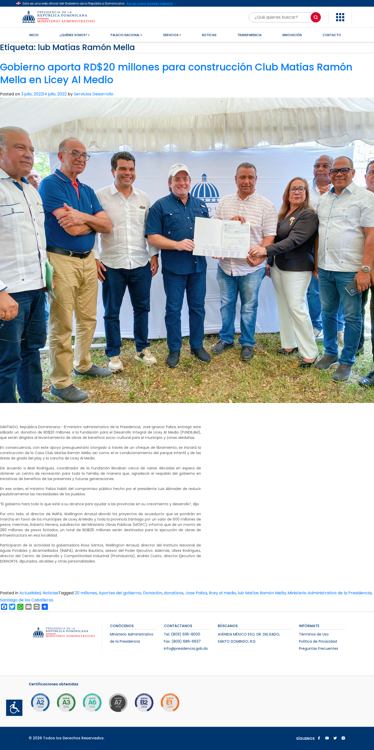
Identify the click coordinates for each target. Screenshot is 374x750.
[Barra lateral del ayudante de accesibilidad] (12, 706)
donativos (173, 593)
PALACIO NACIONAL (125, 35)
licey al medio (222, 593)
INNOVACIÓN (292, 35)
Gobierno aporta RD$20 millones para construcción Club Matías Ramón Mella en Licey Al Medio (176, 73)
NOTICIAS (209, 35)
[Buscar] (316, 17)
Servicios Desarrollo (93, 94)
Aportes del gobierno (120, 593)
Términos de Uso (314, 634)
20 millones (86, 593)
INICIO (34, 35)
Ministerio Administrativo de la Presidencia (329, 593)
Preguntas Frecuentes (318, 648)
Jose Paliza (196, 593)
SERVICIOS (171, 35)
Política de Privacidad (318, 641)
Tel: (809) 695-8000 (182, 634)
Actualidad (30, 593)
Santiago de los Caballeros (26, 600)
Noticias (50, 593)
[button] (340, 17)
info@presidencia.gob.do (186, 648)
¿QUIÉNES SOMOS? (73, 35)
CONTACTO (332, 35)
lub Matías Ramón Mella (262, 593)
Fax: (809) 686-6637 (182, 641)
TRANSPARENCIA (249, 35)
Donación (152, 593)
